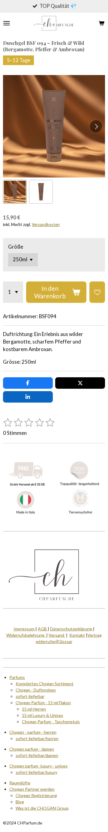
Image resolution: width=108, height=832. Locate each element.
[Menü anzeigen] (6, 23)
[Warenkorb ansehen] (101, 23)
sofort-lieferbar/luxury (36, 772)
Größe (15, 247)
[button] (15, 192)
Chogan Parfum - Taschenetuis (51, 721)
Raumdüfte (19, 782)
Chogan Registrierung (36, 795)
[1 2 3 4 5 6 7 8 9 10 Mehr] (13, 292)
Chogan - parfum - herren (32, 732)
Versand (57, 635)
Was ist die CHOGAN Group (42, 808)
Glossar (65, 641)
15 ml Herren (34, 708)
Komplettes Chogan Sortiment (45, 683)
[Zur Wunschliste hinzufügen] (97, 292)
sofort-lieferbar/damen (37, 755)
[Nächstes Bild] (96, 126)
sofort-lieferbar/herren (37, 738)
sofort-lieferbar (30, 696)
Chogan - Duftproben (36, 689)
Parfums (17, 677)
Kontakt (77, 635)
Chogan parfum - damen (31, 749)
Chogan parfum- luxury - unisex (38, 765)
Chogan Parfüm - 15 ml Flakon (43, 702)
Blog (20, 801)
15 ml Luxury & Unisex (42, 715)
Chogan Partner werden (32, 789)
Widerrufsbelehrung (26, 635)
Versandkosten (46, 224)
